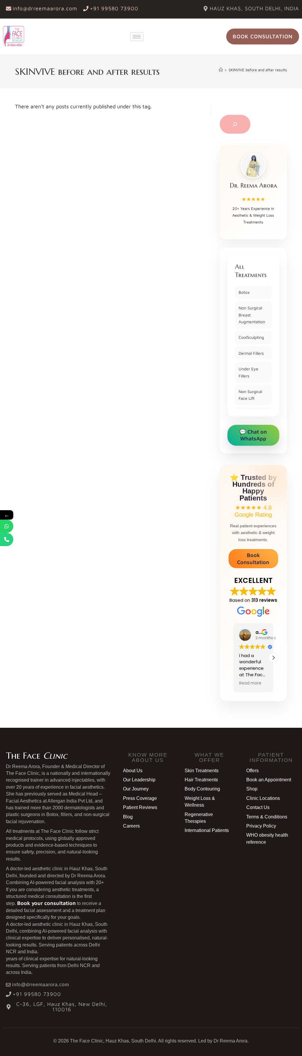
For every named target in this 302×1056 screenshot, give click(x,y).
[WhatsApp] (6, 526)
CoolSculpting (251, 337)
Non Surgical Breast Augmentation (252, 314)
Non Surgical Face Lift (250, 395)
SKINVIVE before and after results (258, 69)
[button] (273, 657)
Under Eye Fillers (248, 372)
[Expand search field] (235, 124)
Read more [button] (250, 683)
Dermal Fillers (251, 353)
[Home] (221, 69)
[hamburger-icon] (136, 36)
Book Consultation (253, 558)
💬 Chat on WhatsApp (253, 435)
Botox (244, 292)
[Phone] (6, 539)
